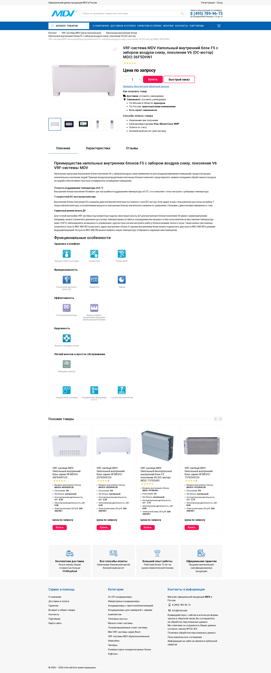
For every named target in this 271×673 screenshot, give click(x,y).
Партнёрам (54, 618)
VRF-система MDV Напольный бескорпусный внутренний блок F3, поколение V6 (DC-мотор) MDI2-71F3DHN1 (156, 474)
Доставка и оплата (58, 601)
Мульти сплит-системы (120, 623)
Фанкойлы (114, 640)
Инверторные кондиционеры (124, 601)
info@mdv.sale (179, 610)
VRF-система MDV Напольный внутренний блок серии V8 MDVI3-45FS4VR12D (66, 473)
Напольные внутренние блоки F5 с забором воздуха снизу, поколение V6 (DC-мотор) (92, 36)
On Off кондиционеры (120, 596)
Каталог (52, 33)
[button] (219, 26)
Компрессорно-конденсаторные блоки (129, 649)
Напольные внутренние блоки (121, 33)
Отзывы (132, 148)
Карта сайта (54, 623)
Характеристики (98, 148)
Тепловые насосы (118, 618)
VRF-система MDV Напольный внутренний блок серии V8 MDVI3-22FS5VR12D (111, 473)
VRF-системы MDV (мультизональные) (81, 33)
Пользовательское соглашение (185, 637)
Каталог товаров (67, 25)
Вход (220, 3)
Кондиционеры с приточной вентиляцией (130, 605)
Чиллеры (112, 645)
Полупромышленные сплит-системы (127, 627)
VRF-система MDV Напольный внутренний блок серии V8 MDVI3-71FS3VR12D (199, 473)
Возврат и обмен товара (61, 610)
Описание (63, 148)
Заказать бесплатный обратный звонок (146, 86)
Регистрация (208, 3)
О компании (54, 596)
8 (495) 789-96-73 (206, 13)
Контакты (53, 614)
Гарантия (53, 605)
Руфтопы (113, 653)
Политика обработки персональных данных (191, 632)
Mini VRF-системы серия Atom (124, 632)
